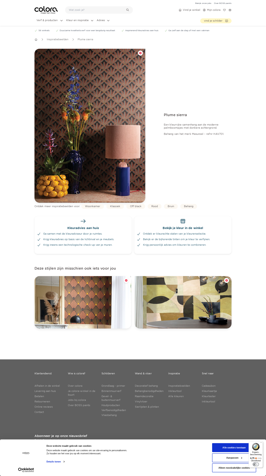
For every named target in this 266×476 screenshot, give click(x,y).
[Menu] (261, 443)
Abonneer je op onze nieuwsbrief (60, 436)
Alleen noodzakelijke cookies (234, 467)
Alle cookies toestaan (234, 447)
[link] (203, 3)
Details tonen (53, 461)
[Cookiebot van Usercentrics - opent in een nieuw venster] (26, 470)
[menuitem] (49, 22)
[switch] (256, 464)
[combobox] (99, 10)
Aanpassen (232, 457)
